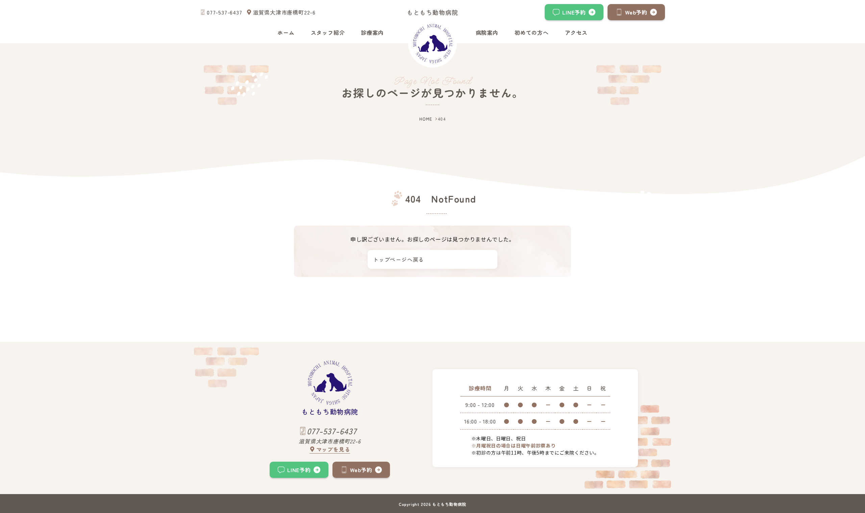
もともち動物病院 (432, 12)
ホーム (285, 32)
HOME (425, 119)
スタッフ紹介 (328, 32)
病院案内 (487, 32)
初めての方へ (532, 32)
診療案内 (372, 32)
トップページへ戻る (398, 259)
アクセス (576, 32)
